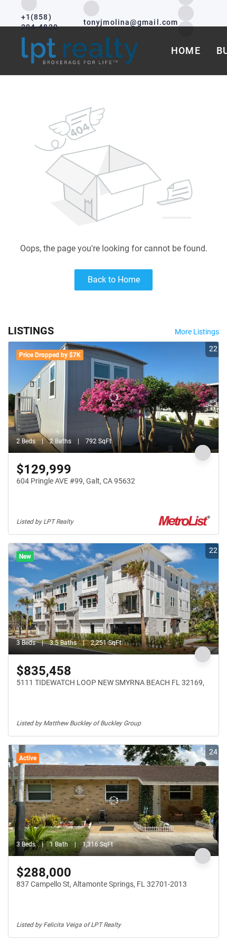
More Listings (197, 331)
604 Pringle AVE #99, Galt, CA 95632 (75, 481)
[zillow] (186, 12)
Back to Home (114, 280)
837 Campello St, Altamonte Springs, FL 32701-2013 (101, 884)
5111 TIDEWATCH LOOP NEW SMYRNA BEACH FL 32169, (110, 682)
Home (185, 50)
